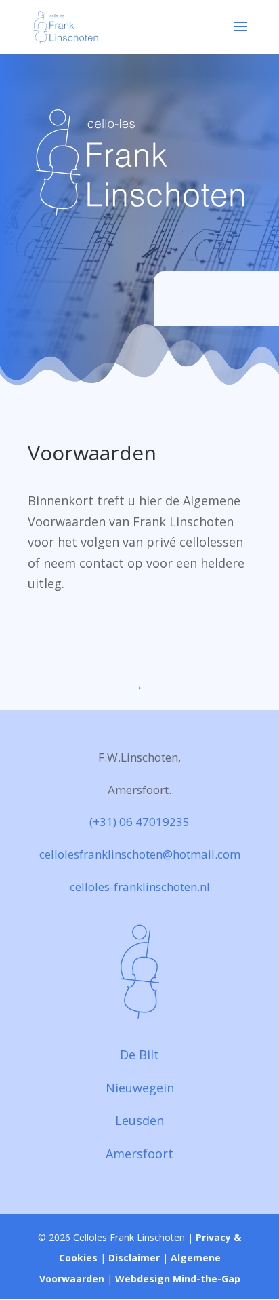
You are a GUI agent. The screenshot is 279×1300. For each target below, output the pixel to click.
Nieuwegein (140, 1088)
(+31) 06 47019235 (139, 821)
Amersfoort (139, 1153)
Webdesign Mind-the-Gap (177, 1278)
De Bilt (139, 1054)
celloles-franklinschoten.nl (140, 886)
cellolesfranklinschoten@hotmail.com (139, 854)
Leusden (139, 1120)
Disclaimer (134, 1257)
